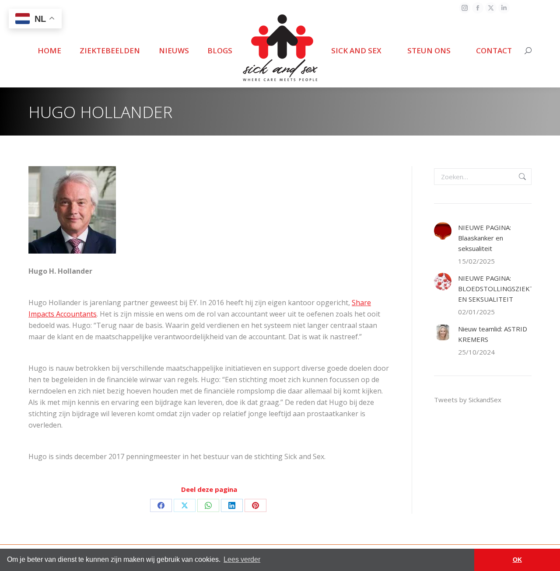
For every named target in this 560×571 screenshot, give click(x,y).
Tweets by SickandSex (467, 399)
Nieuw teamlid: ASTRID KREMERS (492, 334)
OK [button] (517, 559)
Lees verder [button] (242, 559)
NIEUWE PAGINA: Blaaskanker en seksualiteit (484, 238)
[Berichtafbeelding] (443, 231)
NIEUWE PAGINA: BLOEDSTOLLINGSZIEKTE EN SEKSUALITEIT (498, 288)
